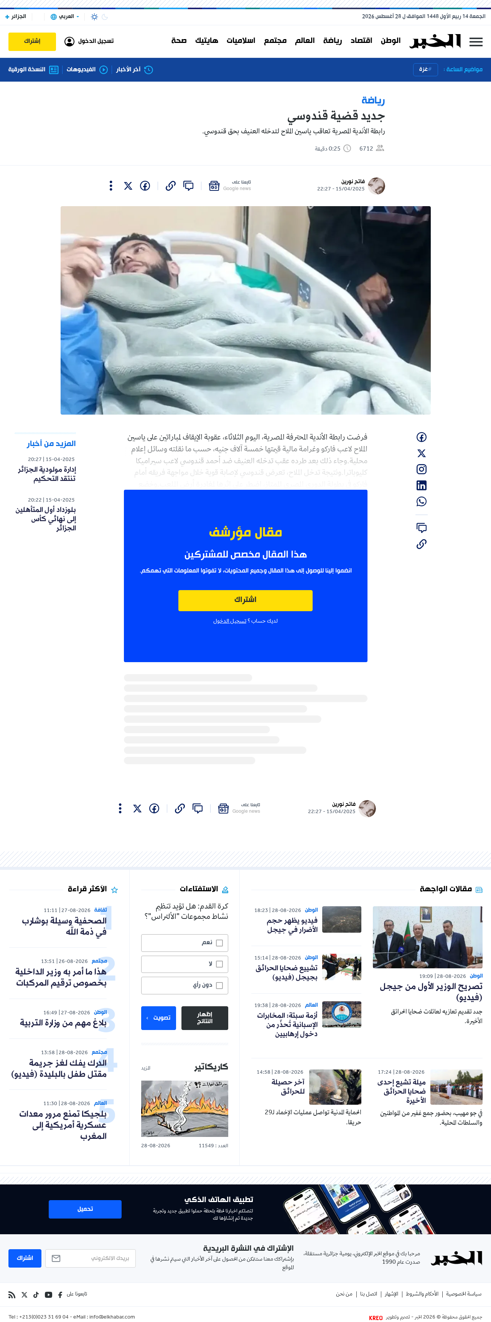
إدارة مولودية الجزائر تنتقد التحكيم (47, 474)
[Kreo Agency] (377, 1317)
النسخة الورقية (26, 70)
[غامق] (105, 17)
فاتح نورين (353, 182)
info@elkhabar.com (112, 1317)
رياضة (332, 41)
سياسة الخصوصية (463, 1294)
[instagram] (422, 469)
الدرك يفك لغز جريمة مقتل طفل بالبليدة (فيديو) (59, 1069)
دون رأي (202, 985)
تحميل (85, 1209)
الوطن (391, 41)
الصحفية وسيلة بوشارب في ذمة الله (64, 926)
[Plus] (111, 186)
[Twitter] (24, 1294)
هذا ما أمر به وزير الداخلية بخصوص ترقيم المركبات (61, 977)
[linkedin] (422, 485)
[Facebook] (60, 1294)
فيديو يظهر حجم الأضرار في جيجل (292, 925)
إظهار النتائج (205, 1018)
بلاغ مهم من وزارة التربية (63, 1023)
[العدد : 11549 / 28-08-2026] (184, 1109)
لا (210, 964)
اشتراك (245, 600)
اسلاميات (241, 41)
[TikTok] (36, 1294)
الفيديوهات (81, 70)
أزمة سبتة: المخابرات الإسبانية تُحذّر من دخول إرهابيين (287, 1025)
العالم (305, 41)
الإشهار (391, 1294)
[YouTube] (48, 1294)
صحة (179, 41)
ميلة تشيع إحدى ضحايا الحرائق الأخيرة (401, 1092)
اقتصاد (361, 41)
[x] (128, 186)
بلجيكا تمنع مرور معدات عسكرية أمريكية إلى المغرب (63, 1126)
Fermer (476, 41)
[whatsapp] (422, 502)
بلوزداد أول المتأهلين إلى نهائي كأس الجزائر (45, 519)
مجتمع (275, 41)
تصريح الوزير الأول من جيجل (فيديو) (431, 992)
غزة (423, 69)
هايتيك (206, 41)
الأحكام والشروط (422, 1294)
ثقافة (100, 910)
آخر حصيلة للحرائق (288, 1087)
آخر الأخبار (128, 70)
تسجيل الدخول (229, 621)
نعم (207, 942)
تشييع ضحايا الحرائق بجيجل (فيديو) (286, 972)
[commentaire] (188, 186)
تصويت (161, 1018)
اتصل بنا (368, 1294)
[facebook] (145, 186)
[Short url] (171, 186)
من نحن (344, 1294)
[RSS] (11, 1294)
